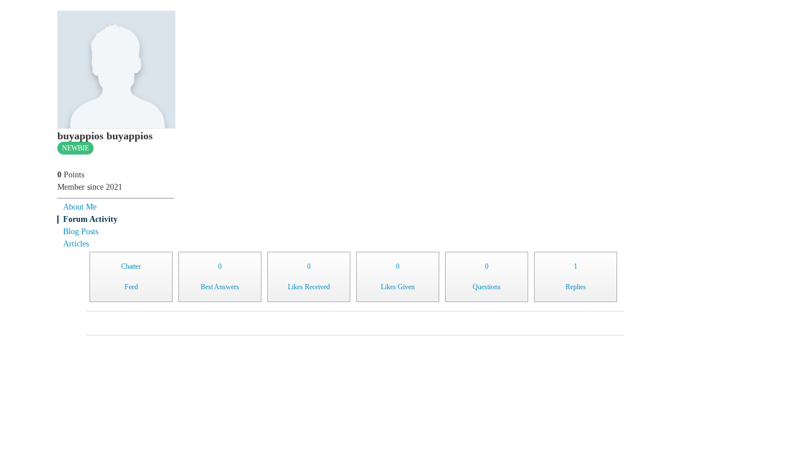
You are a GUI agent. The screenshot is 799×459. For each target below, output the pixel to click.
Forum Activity (90, 219)
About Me (80, 207)
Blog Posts (80, 231)
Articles (76, 243)
